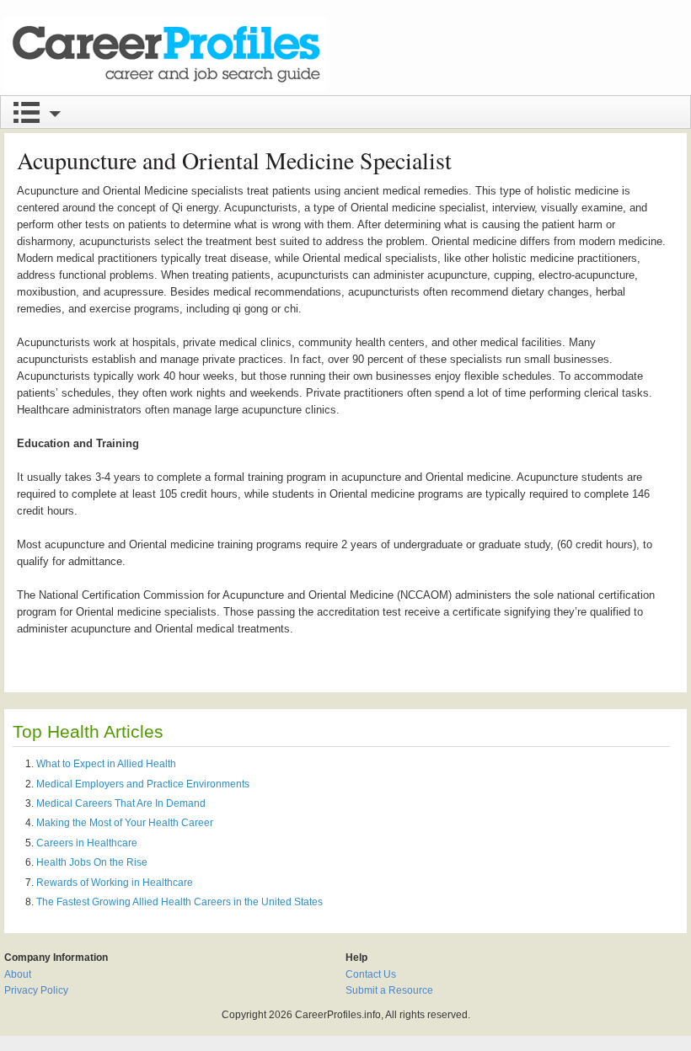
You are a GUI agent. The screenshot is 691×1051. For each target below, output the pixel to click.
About (17, 974)
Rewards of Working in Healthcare (114, 882)
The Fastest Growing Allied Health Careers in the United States (179, 902)
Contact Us (371, 974)
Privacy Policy (36, 990)
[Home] (165, 54)
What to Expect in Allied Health (106, 764)
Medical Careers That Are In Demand (121, 803)
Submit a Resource (389, 990)
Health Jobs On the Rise (91, 862)
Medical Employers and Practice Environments (142, 784)
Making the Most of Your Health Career (124, 823)
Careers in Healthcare (86, 843)
